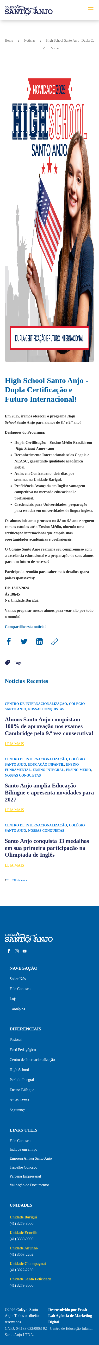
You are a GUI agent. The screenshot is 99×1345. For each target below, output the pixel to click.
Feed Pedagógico (23, 1050)
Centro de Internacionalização (36, 704)
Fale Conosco (20, 989)
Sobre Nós (18, 979)
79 (13, 880)
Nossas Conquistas (46, 709)
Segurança (17, 1110)
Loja (13, 999)
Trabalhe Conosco (23, 1167)
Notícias (29, 40)
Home (9, 40)
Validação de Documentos (29, 1185)
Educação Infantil (46, 764)
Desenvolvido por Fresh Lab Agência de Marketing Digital (70, 1315)
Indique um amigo (23, 1149)
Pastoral (16, 1039)
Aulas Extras (19, 1100)
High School (19, 1070)
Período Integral (22, 1080)
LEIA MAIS (14, 744)
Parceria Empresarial (25, 1176)
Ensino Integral (48, 770)
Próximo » (21, 880)
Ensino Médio (78, 770)
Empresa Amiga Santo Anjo (31, 1158)
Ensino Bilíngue (22, 1090)
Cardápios (17, 1009)
